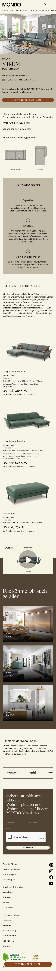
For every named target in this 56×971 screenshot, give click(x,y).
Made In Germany (9, 931)
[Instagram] (47, 871)
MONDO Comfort (9, 936)
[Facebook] (47, 877)
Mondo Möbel (8, 11)
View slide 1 (23, 50)
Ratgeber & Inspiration (11, 869)
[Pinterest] (47, 865)
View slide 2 (26, 50)
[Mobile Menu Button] (50, 4)
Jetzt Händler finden (28, 964)
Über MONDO (8, 897)
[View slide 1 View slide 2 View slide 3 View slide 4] (28, 34)
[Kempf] (35, 772)
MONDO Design (9, 941)
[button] (28, 559)
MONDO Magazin (9, 875)
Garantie (6, 903)
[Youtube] (47, 884)
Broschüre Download (14, 129)
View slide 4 (33, 50)
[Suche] (45, 4)
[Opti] (15, 772)
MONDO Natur (8, 946)
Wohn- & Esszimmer (25, 11)
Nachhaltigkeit (8, 892)
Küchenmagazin (9, 880)
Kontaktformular (9, 908)
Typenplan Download (14, 123)
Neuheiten (7, 925)
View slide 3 (29, 50)
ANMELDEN (28, 848)
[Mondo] (12, 5)
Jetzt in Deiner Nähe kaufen (27, 100)
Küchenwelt (7, 920)
